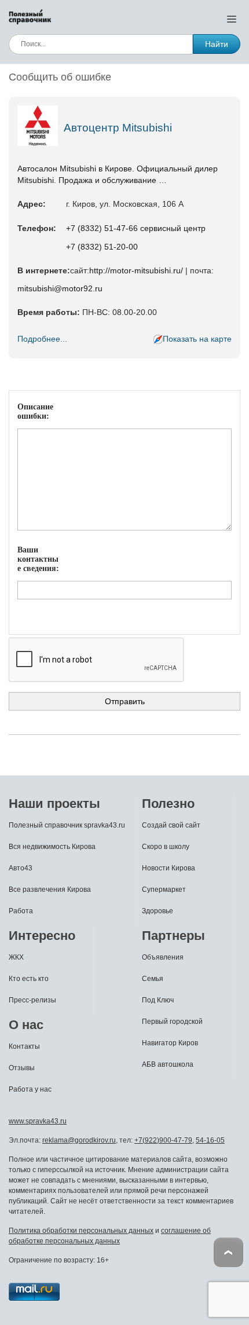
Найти (216, 44)
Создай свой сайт (171, 825)
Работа (21, 911)
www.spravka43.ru (38, 1121)
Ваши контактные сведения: (38, 559)
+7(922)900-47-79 (163, 1140)
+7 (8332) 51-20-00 (102, 246)
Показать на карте (197, 338)
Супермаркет (164, 889)
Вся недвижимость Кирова (52, 847)
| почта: (198, 270)
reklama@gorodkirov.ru (79, 1140)
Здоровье (157, 911)
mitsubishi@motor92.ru (59, 288)
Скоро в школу (165, 847)
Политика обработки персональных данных (81, 1231)
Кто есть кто (29, 979)
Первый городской (172, 1021)
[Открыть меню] (231, 18)
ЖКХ (16, 957)
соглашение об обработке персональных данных (110, 1236)
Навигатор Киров (170, 1043)
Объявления (163, 957)
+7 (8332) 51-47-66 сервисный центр (136, 228)
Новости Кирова (168, 868)
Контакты (24, 1046)
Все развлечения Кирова (50, 889)
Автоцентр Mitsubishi (118, 128)
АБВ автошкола (167, 1064)
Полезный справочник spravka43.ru (67, 825)
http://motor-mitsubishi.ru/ (136, 270)
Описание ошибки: (35, 411)
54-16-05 (210, 1140)
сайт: (79, 270)
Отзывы (22, 1068)
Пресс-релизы (32, 1000)
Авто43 (20, 868)
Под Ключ (158, 1000)
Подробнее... (42, 338)
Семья (152, 979)
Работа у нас (30, 1089)
